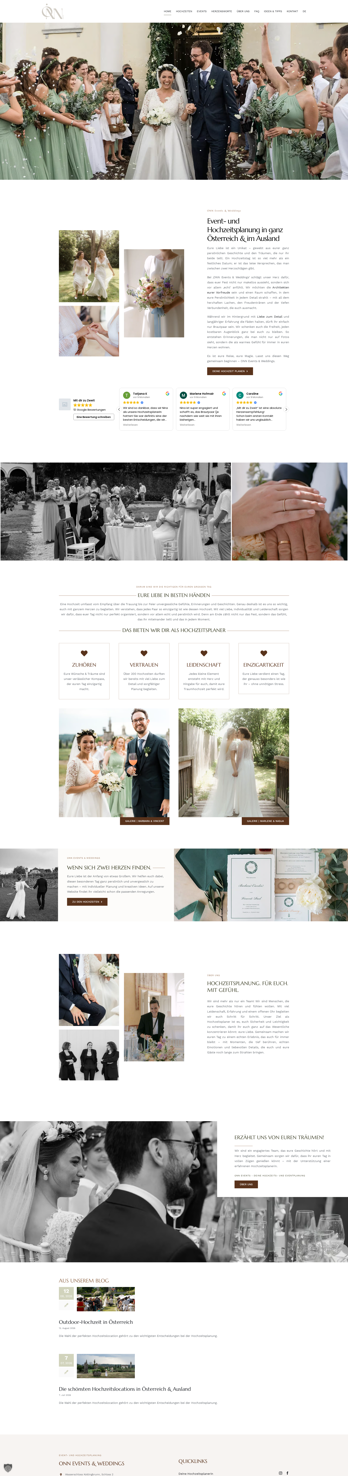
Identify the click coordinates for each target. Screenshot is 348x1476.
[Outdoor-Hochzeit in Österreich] (106, 1299)
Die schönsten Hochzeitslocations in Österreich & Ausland (125, 1389)
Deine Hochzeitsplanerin (196, 1473)
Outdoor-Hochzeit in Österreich (96, 1322)
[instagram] (280, 1473)
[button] (286, 409)
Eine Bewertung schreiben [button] (94, 417)
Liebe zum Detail (269, 316)
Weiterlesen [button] (130, 425)
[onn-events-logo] (53, 5)
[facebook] (287, 1473)
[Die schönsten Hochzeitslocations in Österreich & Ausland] (106, 1366)
